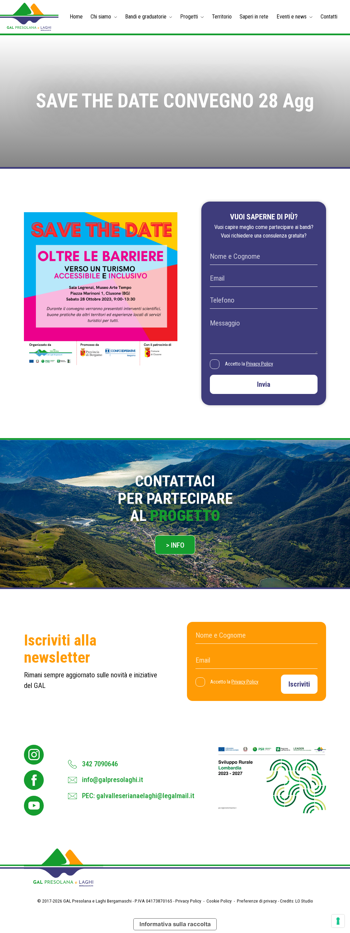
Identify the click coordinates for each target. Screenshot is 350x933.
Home (76, 16)
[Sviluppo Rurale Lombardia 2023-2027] (272, 780)
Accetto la (249, 364)
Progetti (189, 16)
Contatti (329, 16)
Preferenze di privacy (257, 901)
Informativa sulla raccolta (175, 924)
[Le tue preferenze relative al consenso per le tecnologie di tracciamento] (338, 921)
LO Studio (304, 901)
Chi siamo (101, 16)
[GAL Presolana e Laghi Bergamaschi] (29, 17)
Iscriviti (299, 684)
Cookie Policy (219, 901)
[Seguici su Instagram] (34, 755)
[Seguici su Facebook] (34, 780)
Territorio (222, 16)
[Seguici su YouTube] (34, 806)
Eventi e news (292, 16)
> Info (175, 545)
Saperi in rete (254, 16)
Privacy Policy (259, 364)
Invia (263, 384)
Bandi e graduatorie (145, 16)
